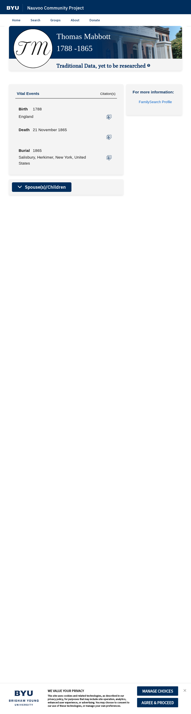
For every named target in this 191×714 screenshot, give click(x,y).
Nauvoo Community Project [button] (55, 8)
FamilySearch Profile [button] (155, 102)
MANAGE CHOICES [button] (157, 691)
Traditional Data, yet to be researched (101, 65)
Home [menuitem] (16, 20)
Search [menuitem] (35, 20)
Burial (24, 150)
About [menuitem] (75, 20)
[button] (13, 8)
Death (24, 130)
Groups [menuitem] (55, 20)
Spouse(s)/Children (45, 187)
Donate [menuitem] (95, 20)
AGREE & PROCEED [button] (158, 702)
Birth (23, 109)
